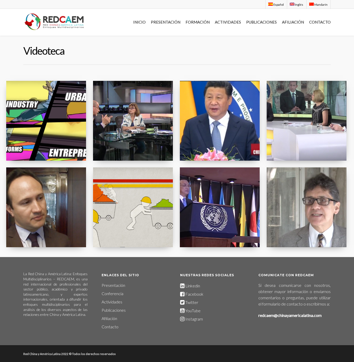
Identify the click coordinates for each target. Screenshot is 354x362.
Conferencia (112, 293)
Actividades (112, 301)
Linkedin (192, 285)
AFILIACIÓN (293, 22)
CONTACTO (320, 22)
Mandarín (321, 4)
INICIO (139, 22)
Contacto (110, 326)
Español (278, 4)
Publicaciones (114, 310)
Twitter (191, 302)
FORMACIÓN (198, 22)
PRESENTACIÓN (165, 22)
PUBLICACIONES (261, 22)
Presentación (113, 285)
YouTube (193, 310)
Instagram (194, 318)
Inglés (298, 4)
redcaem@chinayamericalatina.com (290, 315)
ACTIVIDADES (228, 22)
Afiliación (109, 318)
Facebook (194, 294)
